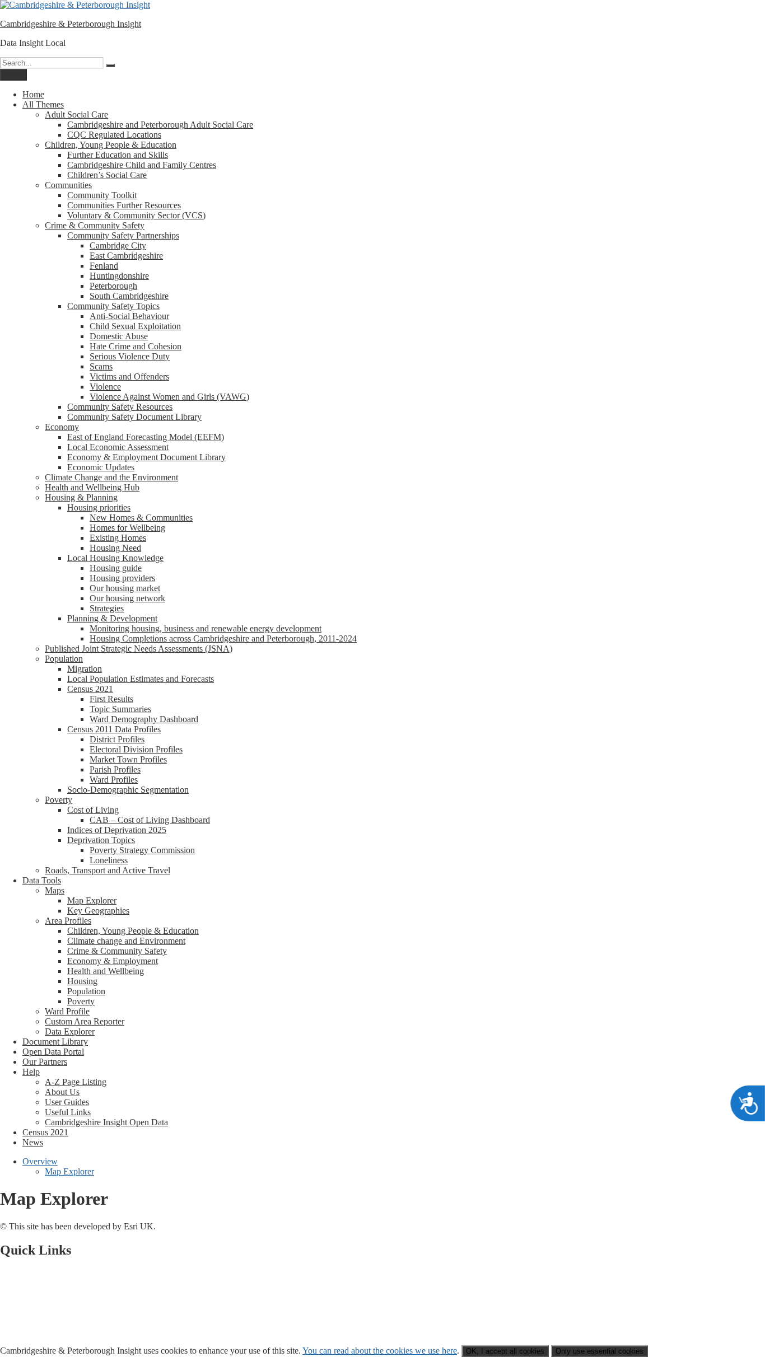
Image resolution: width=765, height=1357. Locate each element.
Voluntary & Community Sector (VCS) (136, 215)
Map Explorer (91, 900)
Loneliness (109, 860)
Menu (13, 75)
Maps (54, 890)
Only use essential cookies (599, 1351)
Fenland (104, 265)
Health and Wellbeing (105, 971)
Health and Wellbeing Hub (92, 487)
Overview (40, 1161)
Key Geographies (98, 910)
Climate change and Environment (126, 941)
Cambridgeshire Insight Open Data (106, 1122)
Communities (68, 185)
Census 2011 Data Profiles (114, 729)
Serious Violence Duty (130, 356)
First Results (111, 699)
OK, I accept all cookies (505, 1351)
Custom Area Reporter (84, 1021)
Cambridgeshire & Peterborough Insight (70, 24)
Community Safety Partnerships (123, 235)
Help (31, 1072)
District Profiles (117, 739)
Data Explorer (70, 1031)
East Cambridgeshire (126, 255)
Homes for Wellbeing (127, 527)
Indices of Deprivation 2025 (116, 830)
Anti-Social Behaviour (129, 316)
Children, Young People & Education (110, 144)
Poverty (58, 799)
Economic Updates (100, 467)
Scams (101, 366)
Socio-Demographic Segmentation (128, 789)
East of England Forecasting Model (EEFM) (145, 437)
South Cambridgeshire (129, 296)
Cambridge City (118, 245)
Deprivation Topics (101, 840)
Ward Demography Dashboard (144, 719)
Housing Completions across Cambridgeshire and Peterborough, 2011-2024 (223, 638)
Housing (82, 981)
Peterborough (113, 286)
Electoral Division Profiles (136, 749)
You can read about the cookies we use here (379, 1350)
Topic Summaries (120, 709)
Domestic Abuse (119, 336)
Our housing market (125, 588)
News (32, 1142)
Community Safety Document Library (134, 417)
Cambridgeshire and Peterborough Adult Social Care (160, 124)
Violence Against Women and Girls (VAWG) (169, 396)
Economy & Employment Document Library (146, 457)
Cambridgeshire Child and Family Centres (141, 165)
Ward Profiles (114, 779)
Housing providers (122, 578)
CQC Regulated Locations (114, 134)
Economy (62, 427)
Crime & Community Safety (94, 225)
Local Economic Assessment (118, 447)
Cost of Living (93, 810)
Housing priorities (98, 507)
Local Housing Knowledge (115, 558)
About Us (62, 1092)
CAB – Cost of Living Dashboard (150, 820)
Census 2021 (90, 689)
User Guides (67, 1102)
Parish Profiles (115, 769)
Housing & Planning (81, 497)
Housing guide (116, 568)
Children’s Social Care (107, 175)
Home (33, 94)
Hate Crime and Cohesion (135, 346)
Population (64, 658)
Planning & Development (112, 618)
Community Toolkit (102, 195)
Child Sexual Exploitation (135, 326)
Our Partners (44, 1061)
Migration (84, 668)
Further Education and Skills (117, 155)
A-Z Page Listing (75, 1082)
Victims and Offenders (129, 376)
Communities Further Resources (124, 205)
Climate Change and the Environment (111, 477)
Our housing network (127, 598)
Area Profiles (68, 920)
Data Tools (41, 880)
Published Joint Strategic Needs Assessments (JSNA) (138, 648)
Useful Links (68, 1112)
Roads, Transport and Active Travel (107, 870)
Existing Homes (118, 537)
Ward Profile (67, 1011)
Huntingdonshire (119, 275)
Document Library (55, 1041)
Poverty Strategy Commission (142, 850)
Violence (105, 386)
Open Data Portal (53, 1051)
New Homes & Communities (141, 517)
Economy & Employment (112, 961)
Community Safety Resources (119, 406)
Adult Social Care (76, 114)
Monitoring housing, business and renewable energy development (205, 628)
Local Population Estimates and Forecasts (140, 679)
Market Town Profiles (128, 759)
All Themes (43, 104)
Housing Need (115, 548)
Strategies (107, 608)
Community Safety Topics (113, 306)
